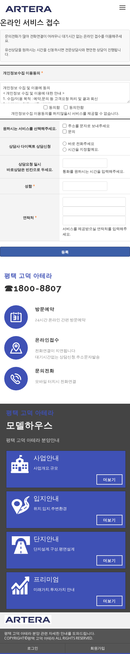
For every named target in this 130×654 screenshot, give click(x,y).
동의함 (54, 107)
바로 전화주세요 (81, 143)
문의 (71, 131)
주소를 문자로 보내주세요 (89, 125)
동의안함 (76, 107)
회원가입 (97, 648)
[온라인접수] (16, 348)
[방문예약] (16, 317)
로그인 (32, 648)
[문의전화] (16, 378)
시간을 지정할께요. (83, 149)
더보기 (109, 479)
